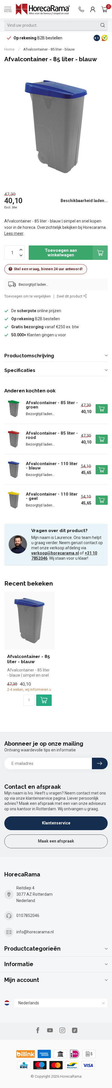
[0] (104, 9)
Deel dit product (70, 296)
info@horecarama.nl (35, 932)
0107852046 (27, 915)
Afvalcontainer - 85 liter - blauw (49, 49)
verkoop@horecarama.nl (55, 553)
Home (9, 49)
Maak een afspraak (56, 841)
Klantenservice (56, 823)
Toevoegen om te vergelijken (27, 296)
